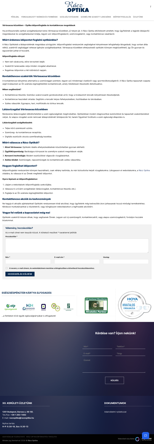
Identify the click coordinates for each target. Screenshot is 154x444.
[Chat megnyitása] (145, 435)
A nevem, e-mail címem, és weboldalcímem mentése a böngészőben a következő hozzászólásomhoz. (52, 268)
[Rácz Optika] (77, 6)
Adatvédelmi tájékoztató (13, 437)
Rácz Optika (144, 170)
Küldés (114, 380)
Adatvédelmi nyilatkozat (115, 412)
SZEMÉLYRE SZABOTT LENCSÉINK (96, 17)
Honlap (106, 257)
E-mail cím (59, 257)
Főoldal (15, 17)
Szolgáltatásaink (69, 17)
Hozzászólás (11, 236)
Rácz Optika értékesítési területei (41, 437)
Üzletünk (138, 17)
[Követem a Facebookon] (151, 7)
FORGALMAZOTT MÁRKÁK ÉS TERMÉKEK (39, 17)
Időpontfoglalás (122, 17)
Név (7, 257)
